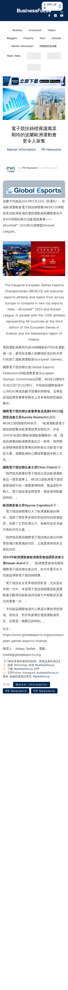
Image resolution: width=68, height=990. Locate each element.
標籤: (7, 684)
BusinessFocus (44, 665)
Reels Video (14, 55)
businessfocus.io (47, 672)
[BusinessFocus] (34, 11)
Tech (42, 38)
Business (17, 30)
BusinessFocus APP (26, 668)
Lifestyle (56, 38)
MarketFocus (41, 676)
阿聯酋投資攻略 (48, 46)
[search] (61, 12)
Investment (35, 30)
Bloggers (12, 38)
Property (28, 38)
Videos (51, 30)
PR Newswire (50, 149)
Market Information (22, 46)
